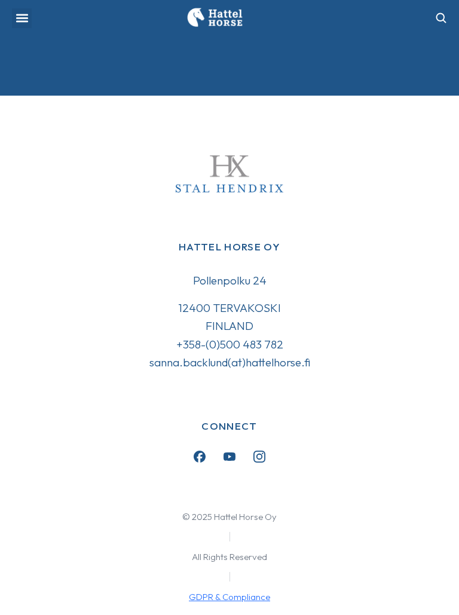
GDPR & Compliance (229, 596)
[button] (22, 18)
